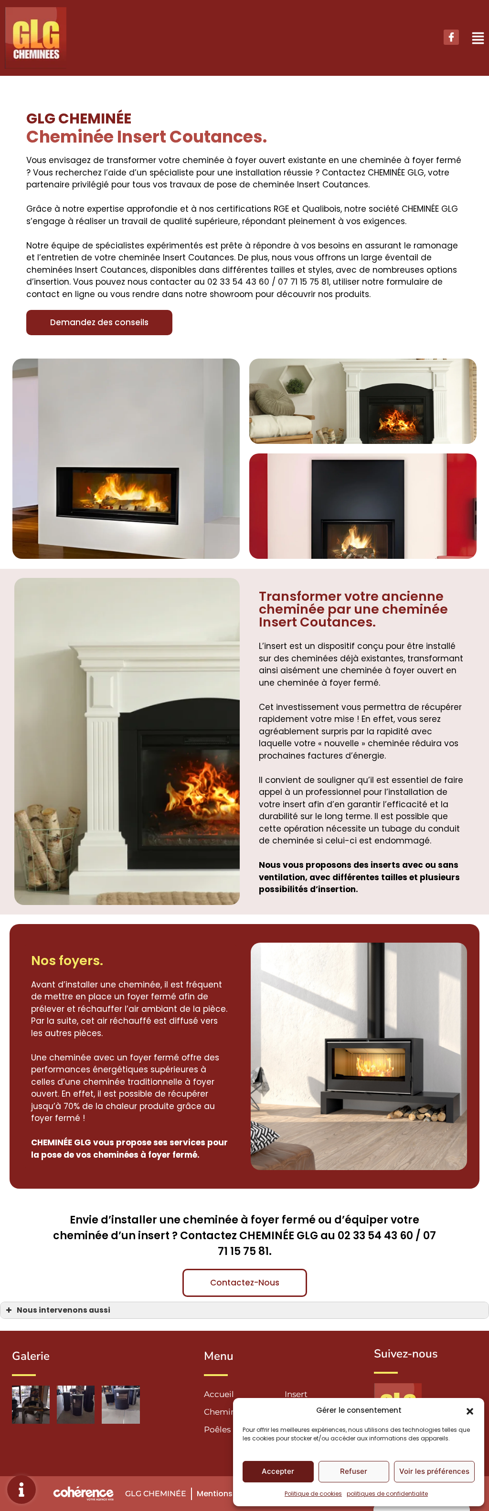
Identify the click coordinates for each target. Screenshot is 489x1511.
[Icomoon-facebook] (451, 37)
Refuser (353, 1471)
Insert (296, 1394)
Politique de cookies (313, 1494)
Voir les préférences (434, 1471)
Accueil (219, 1394)
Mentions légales (230, 1493)
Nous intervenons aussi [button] (63, 1310)
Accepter (278, 1471)
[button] (470, 1410)
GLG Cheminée (155, 1493)
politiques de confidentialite (387, 1494)
